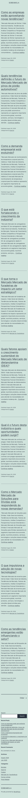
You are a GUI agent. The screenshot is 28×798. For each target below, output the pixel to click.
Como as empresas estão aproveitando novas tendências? (12, 16)
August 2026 (5, 758)
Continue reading (18, 52)
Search (3, 713)
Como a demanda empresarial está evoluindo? (11, 149)
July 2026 (4, 760)
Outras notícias (5, 777)
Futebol (12, 60)
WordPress (17, 791)
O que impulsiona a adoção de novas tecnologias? (12, 569)
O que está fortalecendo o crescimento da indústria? (14, 737)
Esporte (12, 130)
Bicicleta (3, 767)
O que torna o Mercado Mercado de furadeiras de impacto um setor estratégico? (14, 285)
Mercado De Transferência (17, 333)
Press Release (5, 779)
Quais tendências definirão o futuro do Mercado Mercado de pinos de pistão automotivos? (14, 82)
